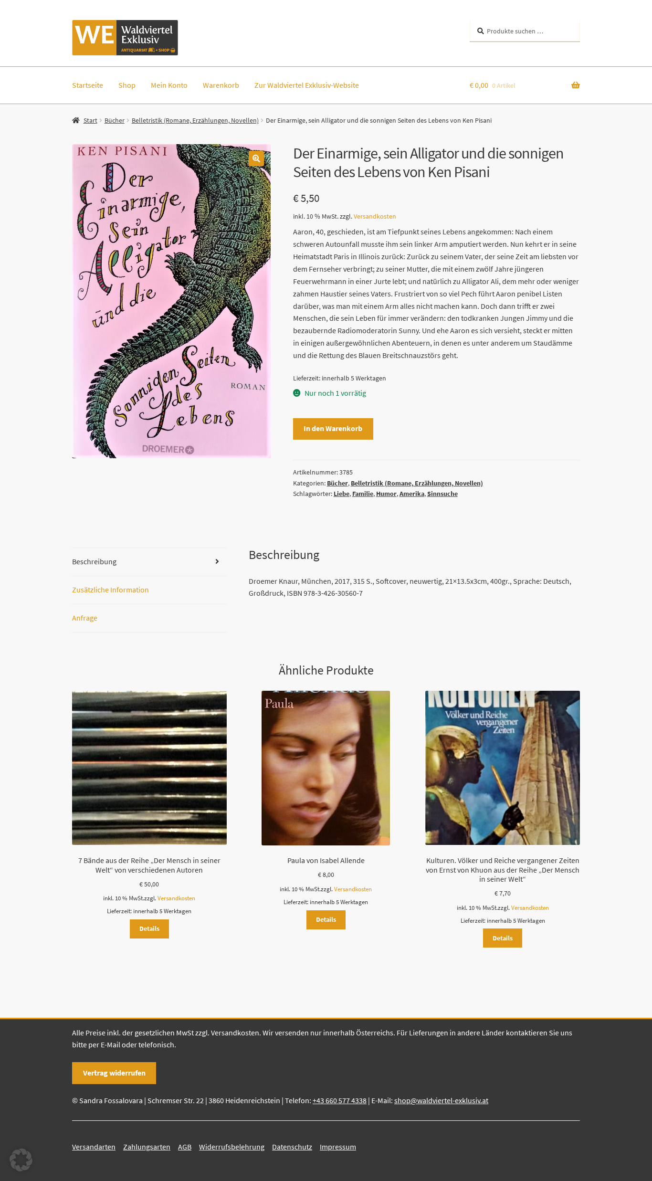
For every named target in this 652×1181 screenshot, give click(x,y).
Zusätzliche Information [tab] (110, 589)
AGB (184, 1146)
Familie (362, 493)
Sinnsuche (442, 493)
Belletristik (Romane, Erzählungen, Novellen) (195, 120)
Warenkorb (221, 85)
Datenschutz (292, 1146)
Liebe (341, 493)
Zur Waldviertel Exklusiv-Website (306, 85)
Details (149, 928)
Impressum (338, 1146)
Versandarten (94, 1146)
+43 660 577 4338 (340, 1100)
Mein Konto (169, 85)
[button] (256, 158)
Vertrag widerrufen (114, 1072)
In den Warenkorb (333, 428)
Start (90, 120)
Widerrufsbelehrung (231, 1146)
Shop (127, 85)
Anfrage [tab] (84, 617)
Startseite (87, 85)
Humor (386, 493)
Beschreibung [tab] (94, 561)
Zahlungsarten (146, 1146)
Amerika (412, 493)
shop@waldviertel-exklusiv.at (441, 1100)
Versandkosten (375, 216)
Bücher (115, 120)
